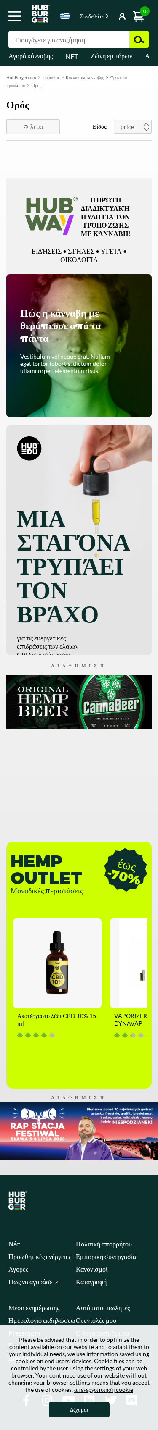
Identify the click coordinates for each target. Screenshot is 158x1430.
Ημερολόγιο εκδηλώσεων (43, 1320)
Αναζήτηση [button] (139, 39)
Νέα (14, 1244)
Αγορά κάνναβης (30, 56)
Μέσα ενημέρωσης (33, 1308)
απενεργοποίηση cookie (103, 1389)
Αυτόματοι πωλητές (103, 1308)
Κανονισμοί (91, 1269)
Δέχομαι (79, 1409)
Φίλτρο (33, 127)
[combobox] (65, 17)
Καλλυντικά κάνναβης (85, 77)
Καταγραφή (91, 1282)
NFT (71, 56)
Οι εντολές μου (96, 1320)
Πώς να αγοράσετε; (34, 1282)
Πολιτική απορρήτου (104, 1244)
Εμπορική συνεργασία (106, 1256)
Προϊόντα (51, 77)
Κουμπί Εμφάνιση (110, 17)
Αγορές (18, 1269)
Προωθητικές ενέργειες (39, 1256)
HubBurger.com (21, 77)
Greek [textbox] (65, 16)
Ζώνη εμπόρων (111, 56)
